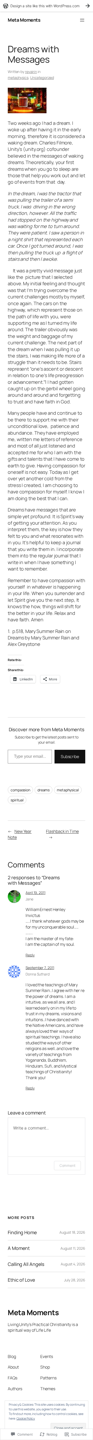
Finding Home (22, 1232)
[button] (27, 100)
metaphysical (68, 789)
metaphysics (18, 77)
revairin (31, 71)
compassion (20, 789)
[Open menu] (82, 20)
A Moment (19, 1248)
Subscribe (70, 756)
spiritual (17, 800)
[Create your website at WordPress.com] (46, 6)
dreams (43, 789)
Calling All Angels (26, 1264)
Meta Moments (24, 20)
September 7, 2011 (40, 967)
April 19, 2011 (35, 892)
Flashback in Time (62, 831)
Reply (30, 955)
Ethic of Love (21, 1279)
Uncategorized (42, 77)
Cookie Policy (26, 1418)
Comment (67, 1165)
